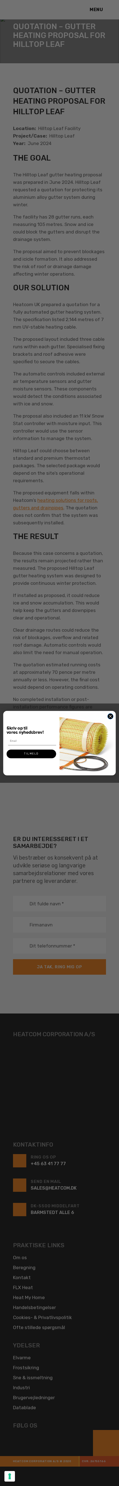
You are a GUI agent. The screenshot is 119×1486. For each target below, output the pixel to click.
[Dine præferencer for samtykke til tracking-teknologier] (9, 1476)
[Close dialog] (110, 716)
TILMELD (31, 753)
